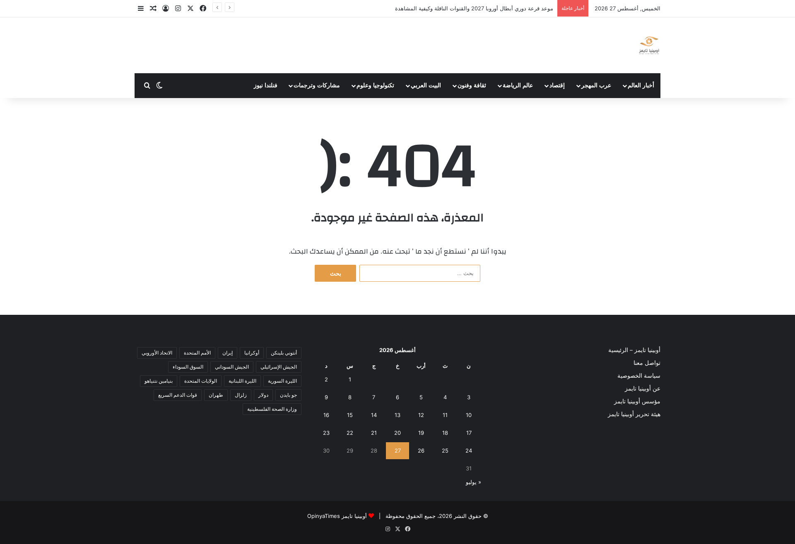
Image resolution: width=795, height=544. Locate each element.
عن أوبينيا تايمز (642, 388)
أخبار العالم (641, 85)
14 (374, 415)
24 (468, 450)
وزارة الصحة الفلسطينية (272, 409)
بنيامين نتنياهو (159, 381)
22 (350, 432)
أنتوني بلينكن (284, 353)
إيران (227, 353)
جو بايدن (288, 395)
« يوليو (473, 482)
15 (350, 415)
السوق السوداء (188, 367)
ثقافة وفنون (472, 85)
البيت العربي (426, 85)
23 (326, 432)
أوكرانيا (251, 353)
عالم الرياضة (518, 85)
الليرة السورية (282, 381)
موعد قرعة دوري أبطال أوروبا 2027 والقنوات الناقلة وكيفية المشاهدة (474, 8)
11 (445, 415)
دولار (263, 395)
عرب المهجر (596, 85)
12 (421, 415)
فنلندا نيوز (265, 85)
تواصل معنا (647, 362)
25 (445, 450)
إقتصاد (557, 85)
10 (469, 415)
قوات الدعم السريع (177, 395)
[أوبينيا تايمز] (649, 45)
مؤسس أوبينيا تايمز (637, 401)
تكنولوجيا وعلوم (375, 85)
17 (469, 432)
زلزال (241, 395)
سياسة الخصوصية (638, 375)
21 (374, 432)
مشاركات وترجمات (317, 85)
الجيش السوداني (232, 367)
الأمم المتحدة (197, 353)
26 (421, 450)
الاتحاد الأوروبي (157, 353)
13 (397, 415)
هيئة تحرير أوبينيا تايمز (634, 414)
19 (421, 432)
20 (397, 432)
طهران (216, 395)
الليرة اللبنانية (242, 381)
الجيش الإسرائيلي (278, 367)
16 (326, 415)
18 (445, 432)
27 (398, 450)
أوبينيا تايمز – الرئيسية (634, 350)
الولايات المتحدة (200, 381)
